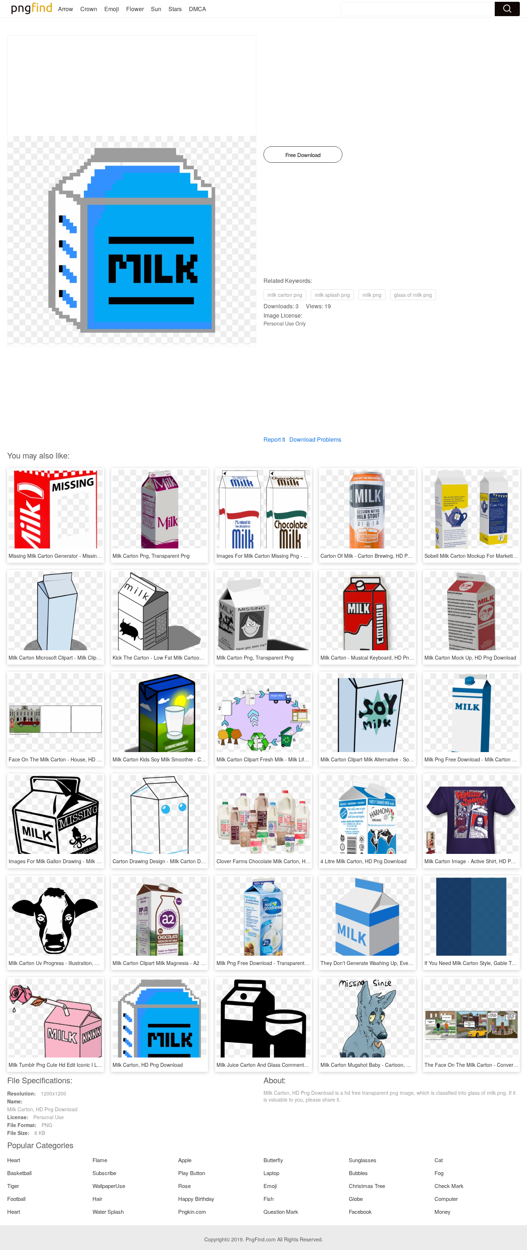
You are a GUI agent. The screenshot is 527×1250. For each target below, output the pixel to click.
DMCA (197, 9)
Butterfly (273, 1160)
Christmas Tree (367, 1185)
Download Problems (315, 439)
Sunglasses (362, 1160)
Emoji (111, 9)
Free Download (303, 154)
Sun (156, 9)
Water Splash (108, 1211)
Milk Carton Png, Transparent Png (151, 555)
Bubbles (358, 1173)
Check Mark (449, 1185)
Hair (97, 1198)
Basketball (19, 1173)
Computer (446, 1198)
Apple (184, 1160)
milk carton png (284, 294)
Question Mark (281, 1211)
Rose (184, 1185)
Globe (356, 1198)
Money (443, 1211)
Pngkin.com (192, 1211)
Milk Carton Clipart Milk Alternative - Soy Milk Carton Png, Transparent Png (405, 759)
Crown (88, 9)
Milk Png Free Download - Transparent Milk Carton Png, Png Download (297, 962)
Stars (175, 9)
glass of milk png (413, 294)
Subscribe (104, 1173)
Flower (135, 9)
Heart (13, 1160)
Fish (269, 1198)
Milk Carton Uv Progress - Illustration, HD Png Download (72, 962)
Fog (439, 1173)
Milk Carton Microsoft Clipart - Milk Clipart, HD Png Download (78, 657)
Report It (274, 439)
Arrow (65, 9)
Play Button (191, 1173)
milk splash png (332, 294)
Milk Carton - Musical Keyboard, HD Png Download (378, 657)
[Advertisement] (132, 85)
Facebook (360, 1211)
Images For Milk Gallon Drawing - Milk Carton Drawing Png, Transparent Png (96, 861)
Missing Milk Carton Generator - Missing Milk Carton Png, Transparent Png (93, 555)
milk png (371, 294)
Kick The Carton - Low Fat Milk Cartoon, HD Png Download (180, 657)
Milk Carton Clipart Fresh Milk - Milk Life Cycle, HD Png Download (291, 759)
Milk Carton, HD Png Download (148, 1064)
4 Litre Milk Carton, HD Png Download (364, 861)
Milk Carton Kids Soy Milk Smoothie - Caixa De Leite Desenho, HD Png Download (205, 759)
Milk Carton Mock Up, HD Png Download (470, 657)
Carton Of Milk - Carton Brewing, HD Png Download (379, 555)
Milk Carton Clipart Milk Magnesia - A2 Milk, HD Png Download (183, 962)
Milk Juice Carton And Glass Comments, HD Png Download (284, 1064)
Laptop (271, 1173)
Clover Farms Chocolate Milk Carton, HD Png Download (280, 861)
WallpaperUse (108, 1185)
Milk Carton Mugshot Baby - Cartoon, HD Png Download (384, 1064)
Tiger (13, 1185)
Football (16, 1198)
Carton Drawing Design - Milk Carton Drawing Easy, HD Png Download (192, 861)
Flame (99, 1160)
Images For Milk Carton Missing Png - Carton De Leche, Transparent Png (300, 555)
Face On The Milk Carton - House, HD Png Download (69, 759)
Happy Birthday (196, 1198)
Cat (439, 1160)
